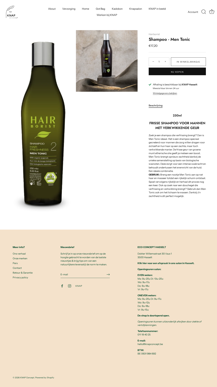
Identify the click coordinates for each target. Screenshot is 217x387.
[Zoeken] (203, 11)
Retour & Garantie (23, 272)
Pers (15, 263)
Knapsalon (135, 8)
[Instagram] (69, 285)
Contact (17, 267)
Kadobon (117, 8)
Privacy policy (20, 277)
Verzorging (68, 8)
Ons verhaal (19, 253)
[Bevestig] (108, 274)
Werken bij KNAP (107, 15)
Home (85, 8)
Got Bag (100, 8)
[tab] (157, 105)
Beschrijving (156, 105)
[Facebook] (62, 285)
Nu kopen (177, 72)
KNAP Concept (27, 377)
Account (193, 11)
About (52, 8)
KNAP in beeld (157, 8)
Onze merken (20, 258)
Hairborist (154, 34)
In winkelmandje (188, 61)
